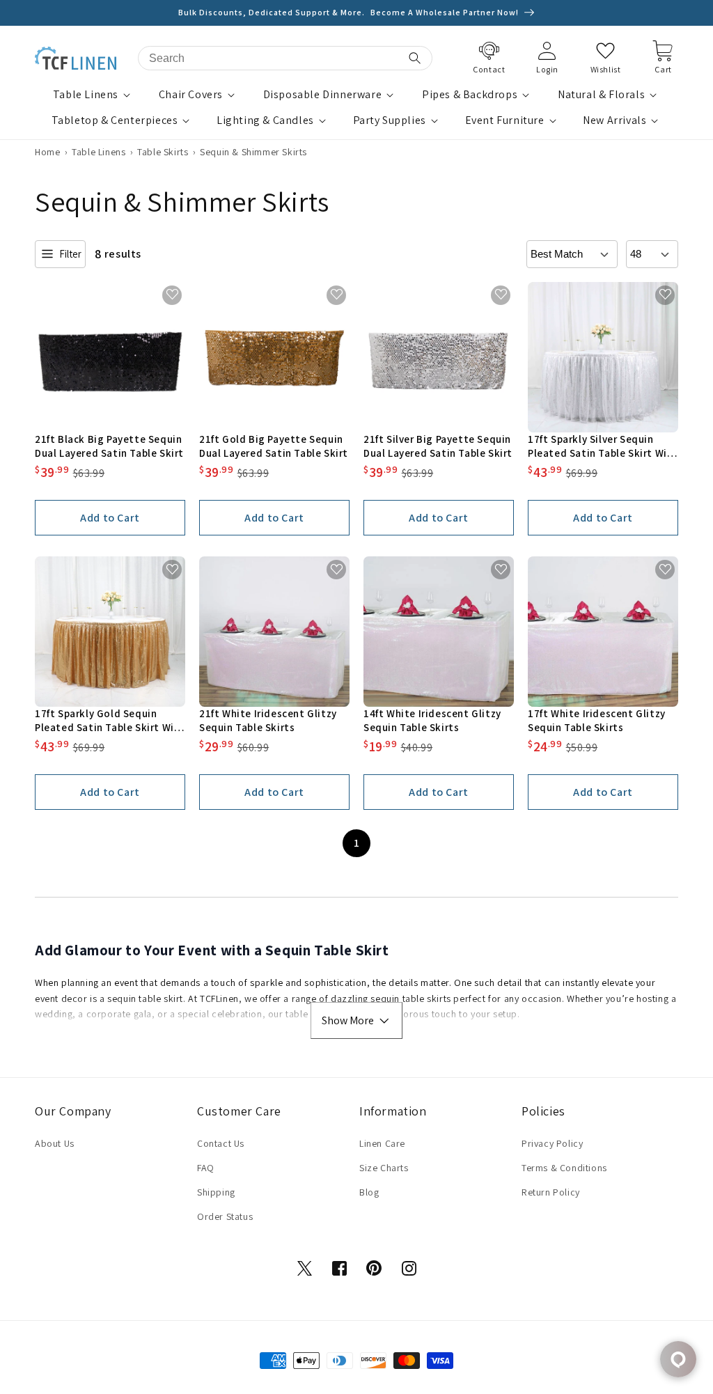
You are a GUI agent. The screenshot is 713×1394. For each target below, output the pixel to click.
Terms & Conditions (564, 1167)
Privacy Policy (552, 1143)
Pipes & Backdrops (469, 95)
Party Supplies (389, 120)
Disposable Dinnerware (322, 95)
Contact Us (220, 1143)
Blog (369, 1192)
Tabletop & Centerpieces (115, 120)
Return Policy (551, 1192)
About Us (55, 1143)
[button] (93, 95)
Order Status (225, 1216)
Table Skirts (162, 152)
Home (47, 152)
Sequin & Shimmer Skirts (253, 152)
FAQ (205, 1167)
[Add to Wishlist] (172, 295)
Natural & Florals (601, 95)
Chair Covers (191, 95)
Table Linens (85, 95)
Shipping (216, 1192)
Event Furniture (504, 120)
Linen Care (382, 1143)
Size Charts (384, 1167)
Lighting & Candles (265, 120)
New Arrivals (614, 120)
